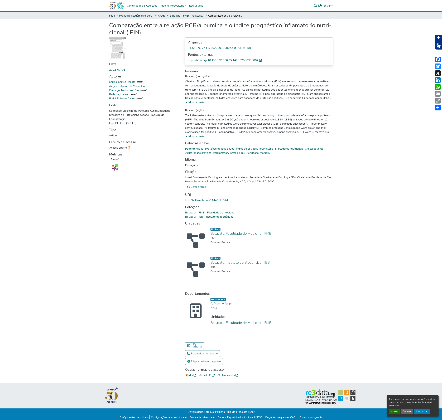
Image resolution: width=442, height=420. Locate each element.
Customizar (422, 411)
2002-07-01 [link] (117, 70)
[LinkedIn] (437, 80)
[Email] (437, 93)
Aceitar (394, 411)
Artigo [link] (161, 16)
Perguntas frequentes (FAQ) (280, 417)
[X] (437, 73)
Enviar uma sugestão (311, 417)
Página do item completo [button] (205, 361)
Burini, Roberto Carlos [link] (122, 98)
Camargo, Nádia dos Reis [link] (124, 90)
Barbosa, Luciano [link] (119, 94)
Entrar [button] (327, 6)
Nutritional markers (258, 153)
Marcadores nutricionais (289, 149)
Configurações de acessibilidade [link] (169, 417)
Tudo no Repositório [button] (172, 6)
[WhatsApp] (437, 87)
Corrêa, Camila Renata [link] (122, 82)
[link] (259, 48)
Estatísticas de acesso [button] (204, 353)
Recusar (407, 411)
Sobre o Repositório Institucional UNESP (240, 417)
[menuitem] (173, 5)
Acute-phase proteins (198, 153)
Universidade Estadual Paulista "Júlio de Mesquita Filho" (221, 412)
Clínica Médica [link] (221, 303)
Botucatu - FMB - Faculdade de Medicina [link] (187, 16)
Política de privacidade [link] (202, 417)
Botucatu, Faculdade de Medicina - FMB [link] (240, 233)
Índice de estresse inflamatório (255, 149)
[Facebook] (437, 59)
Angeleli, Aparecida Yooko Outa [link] (128, 86)
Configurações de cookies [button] (133, 417)
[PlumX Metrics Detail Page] (114, 168)
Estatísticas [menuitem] (196, 6)
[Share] (437, 107)
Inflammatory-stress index (229, 153)
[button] (120, 5)
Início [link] (112, 16)
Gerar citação (198, 187)
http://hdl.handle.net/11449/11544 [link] (206, 200)
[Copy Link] (437, 100)
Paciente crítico (194, 149)
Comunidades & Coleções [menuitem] (142, 6)
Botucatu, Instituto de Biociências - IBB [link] (240, 262)
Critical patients (314, 149)
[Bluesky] (437, 66)
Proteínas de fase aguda (220, 149)
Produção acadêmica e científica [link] (136, 16)
